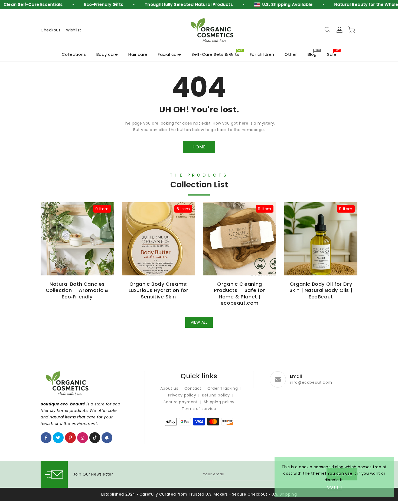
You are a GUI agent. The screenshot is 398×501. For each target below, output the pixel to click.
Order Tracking (222, 388)
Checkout (50, 30)
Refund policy (216, 395)
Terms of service (199, 408)
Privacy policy (182, 395)
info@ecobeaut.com (311, 382)
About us (169, 388)
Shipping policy (219, 402)
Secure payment (181, 402)
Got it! (334, 487)
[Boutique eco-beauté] (212, 30)
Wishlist (73, 30)
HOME (199, 147)
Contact (192, 388)
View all (199, 322)
